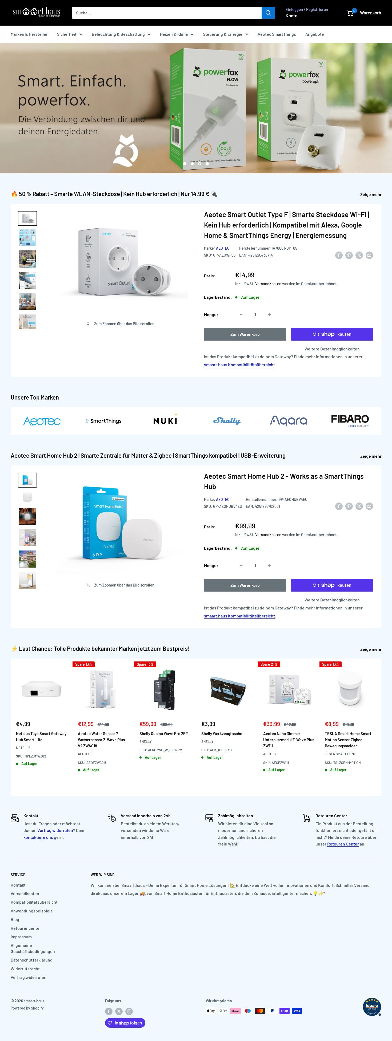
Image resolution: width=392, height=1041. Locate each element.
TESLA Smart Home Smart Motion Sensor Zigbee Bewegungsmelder (348, 739)
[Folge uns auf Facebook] (109, 1011)
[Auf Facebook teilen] (339, 255)
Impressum (21, 936)
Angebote (314, 34)
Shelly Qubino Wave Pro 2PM (164, 733)
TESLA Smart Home (340, 754)
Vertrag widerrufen (55, 830)
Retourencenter (26, 928)
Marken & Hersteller (29, 34)
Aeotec (223, 248)
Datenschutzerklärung (32, 959)
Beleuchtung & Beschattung (118, 34)
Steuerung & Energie (222, 34)
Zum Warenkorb (245, 334)
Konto (291, 15)
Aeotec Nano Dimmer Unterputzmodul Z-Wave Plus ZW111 (288, 739)
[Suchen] (268, 13)
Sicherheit (67, 34)
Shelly (145, 741)
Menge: (211, 314)
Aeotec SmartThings (277, 34)
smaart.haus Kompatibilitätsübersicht (239, 364)
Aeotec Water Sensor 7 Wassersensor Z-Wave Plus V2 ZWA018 (101, 739)
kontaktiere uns (38, 837)
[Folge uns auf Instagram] (129, 1011)
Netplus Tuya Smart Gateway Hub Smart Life (41, 736)
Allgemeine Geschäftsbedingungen (33, 948)
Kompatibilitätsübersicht (34, 901)
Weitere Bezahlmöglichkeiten (332, 348)
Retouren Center (343, 843)
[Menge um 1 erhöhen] (269, 314)
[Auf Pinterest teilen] (349, 255)
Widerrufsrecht (25, 968)
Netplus (23, 747)
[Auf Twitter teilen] (359, 255)
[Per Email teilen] (369, 255)
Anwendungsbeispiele (32, 910)
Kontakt (18, 884)
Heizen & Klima (174, 34)
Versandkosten (268, 283)
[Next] (381, 727)
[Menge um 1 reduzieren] (241, 314)
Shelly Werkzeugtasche (221, 733)
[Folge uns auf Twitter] (119, 1011)
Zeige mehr (371, 194)
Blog (15, 919)
